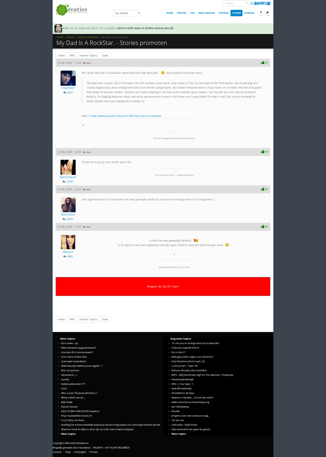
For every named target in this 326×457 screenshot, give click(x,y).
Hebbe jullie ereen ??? (73, 384)
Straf (63, 388)
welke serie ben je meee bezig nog (190, 402)
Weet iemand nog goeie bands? (78, 347)
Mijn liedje (66, 402)
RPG (72, 55)
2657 (70, 92)
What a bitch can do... (73, 397)
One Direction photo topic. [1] (188, 361)
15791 (70, 181)
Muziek (175, 411)
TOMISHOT (68, 88)
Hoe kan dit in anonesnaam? (77, 352)
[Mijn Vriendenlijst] (269, 3)
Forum (236, 13)
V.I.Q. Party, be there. (73, 420)
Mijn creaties (206, 13)
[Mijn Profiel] (255, 3)
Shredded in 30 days (182, 393)
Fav (192, 13)
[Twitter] (267, 12)
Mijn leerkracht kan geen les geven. (191, 429)
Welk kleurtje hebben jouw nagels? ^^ (82, 365)
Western (68, 252)
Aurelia (65, 379)
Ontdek (223, 13)
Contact (57, 452)
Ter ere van (177, 420)
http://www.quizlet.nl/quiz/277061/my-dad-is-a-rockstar (126, 116)
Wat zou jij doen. (70, 370)
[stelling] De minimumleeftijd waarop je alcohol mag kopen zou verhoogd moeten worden (111, 424)
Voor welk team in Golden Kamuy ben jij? (147, 28)
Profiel (182, 13)
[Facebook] (261, 12)
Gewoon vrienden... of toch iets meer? (192, 397)
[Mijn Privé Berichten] (252, 3)
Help (68, 452)
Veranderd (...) (69, 375)
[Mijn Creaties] (262, 3)
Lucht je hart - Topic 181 (184, 365)
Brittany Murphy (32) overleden (189, 370)
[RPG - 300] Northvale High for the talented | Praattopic (202, 375)
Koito (66, 28)
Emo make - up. (69, 343)
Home (169, 13)
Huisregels (80, 452)
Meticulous (68, 214)
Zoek (105, 55)
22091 (70, 219)
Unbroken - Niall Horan (184, 424)
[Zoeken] (247, 3)
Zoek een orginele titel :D (185, 347)
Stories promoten (88, 37)
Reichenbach (68, 177)
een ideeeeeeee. (180, 406)
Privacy (94, 452)
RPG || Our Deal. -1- (182, 384)
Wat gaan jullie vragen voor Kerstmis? (192, 356)
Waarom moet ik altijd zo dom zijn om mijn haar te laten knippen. (97, 429)
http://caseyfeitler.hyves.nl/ (76, 415)
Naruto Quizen (69, 406)
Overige (249, 13)
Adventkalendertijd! (182, 379)
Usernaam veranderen (73, 361)
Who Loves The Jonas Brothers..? (79, 393)
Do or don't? (178, 352)
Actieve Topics (88, 55)
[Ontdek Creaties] (265, 3)
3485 (70, 256)
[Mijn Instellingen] (258, 3)
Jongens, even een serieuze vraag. (190, 415)
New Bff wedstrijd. (181, 388)
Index (61, 55)
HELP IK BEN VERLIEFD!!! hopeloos (80, 411)
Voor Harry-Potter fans (74, 356)
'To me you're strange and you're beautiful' (195, 343)
